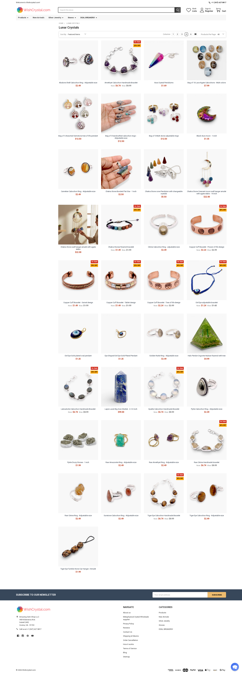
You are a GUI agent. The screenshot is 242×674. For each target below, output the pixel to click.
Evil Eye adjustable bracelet (207, 302)
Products (22, 18)
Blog (125, 652)
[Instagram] (23, 636)
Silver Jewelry (54, 18)
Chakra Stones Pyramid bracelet (121, 247)
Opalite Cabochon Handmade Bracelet (163, 409)
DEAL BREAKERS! (87, 18)
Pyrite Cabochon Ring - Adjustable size (206, 409)
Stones (71, 18)
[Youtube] (32, 636)
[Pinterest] (28, 636)
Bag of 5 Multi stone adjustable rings (164, 136)
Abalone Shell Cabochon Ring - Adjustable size (78, 83)
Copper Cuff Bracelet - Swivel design (78, 302)
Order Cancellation (130, 640)
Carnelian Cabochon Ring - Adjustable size (78, 191)
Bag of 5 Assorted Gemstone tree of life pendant (78, 136)
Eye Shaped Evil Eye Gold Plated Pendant (121, 356)
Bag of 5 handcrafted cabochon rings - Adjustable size (121, 137)
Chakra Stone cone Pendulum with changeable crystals (163, 192)
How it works (128, 644)
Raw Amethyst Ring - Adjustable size (164, 462)
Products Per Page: (208, 34)
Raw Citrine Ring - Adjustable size (78, 515)
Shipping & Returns (131, 636)
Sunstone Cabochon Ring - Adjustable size (121, 515)
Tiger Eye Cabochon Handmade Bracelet (164, 515)
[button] (235, 667)
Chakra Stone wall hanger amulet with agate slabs (78, 248)
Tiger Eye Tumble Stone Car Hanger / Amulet (78, 569)
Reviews (126, 628)
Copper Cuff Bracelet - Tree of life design (163, 302)
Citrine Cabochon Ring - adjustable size (164, 247)
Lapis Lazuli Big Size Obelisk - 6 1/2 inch (121, 409)
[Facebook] (18, 636)
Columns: (167, 34)
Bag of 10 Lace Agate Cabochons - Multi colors (207, 83)
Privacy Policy (128, 624)
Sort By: (63, 34)
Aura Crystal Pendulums (163, 83)
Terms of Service (130, 648)
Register (209, 11)
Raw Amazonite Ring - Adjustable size (121, 462)
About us (127, 613)
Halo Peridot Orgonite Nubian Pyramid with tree (206, 356)
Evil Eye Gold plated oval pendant (78, 356)
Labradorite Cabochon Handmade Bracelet (78, 409)
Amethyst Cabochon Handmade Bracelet (121, 83)
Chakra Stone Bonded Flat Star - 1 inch (121, 191)
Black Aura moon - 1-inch (207, 136)
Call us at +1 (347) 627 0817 (30, 629)
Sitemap (126, 657)
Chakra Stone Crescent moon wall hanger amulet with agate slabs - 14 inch (206, 192)
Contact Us (127, 632)
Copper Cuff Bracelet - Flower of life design (206, 247)
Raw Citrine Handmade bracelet (206, 462)
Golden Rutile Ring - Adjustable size (163, 356)
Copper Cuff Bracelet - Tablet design (121, 302)
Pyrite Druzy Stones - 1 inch (78, 462)
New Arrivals (38, 18)
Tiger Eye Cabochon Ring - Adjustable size (207, 515)
